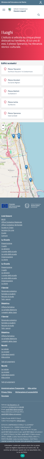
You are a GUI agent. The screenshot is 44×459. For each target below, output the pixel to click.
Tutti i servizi (5, 299)
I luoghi (4, 246)
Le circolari (5, 351)
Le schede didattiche (9, 309)
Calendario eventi (7, 354)
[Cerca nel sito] (38, 15)
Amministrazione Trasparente (12, 388)
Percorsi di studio (7, 296)
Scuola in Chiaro (7, 227)
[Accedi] (41, 2)
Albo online (5, 357)
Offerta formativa (7, 307)
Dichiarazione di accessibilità (26, 392)
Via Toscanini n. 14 (13, 404)
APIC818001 (21, 420)
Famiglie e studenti (8, 293)
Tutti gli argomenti (8, 361)
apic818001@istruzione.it (14, 409)
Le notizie (5, 349)
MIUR (3, 219)
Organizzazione (7, 256)
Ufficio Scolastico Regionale (11, 222)
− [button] (3, 128)
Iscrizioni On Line (7, 230)
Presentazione (6, 243)
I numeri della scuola (9, 251)
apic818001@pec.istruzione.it (11, 414)
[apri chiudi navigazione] (3, 10)
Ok (23, 456)
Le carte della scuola (9, 254)
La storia (4, 259)
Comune (4, 235)
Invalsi (3, 233)
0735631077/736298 (16, 407)
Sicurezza (5, 395)
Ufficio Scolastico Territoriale (11, 224)
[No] (41, 451)
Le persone (5, 248)
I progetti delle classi (9, 312)
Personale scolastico (9, 291)
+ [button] (3, 125)
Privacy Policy (6, 392)
